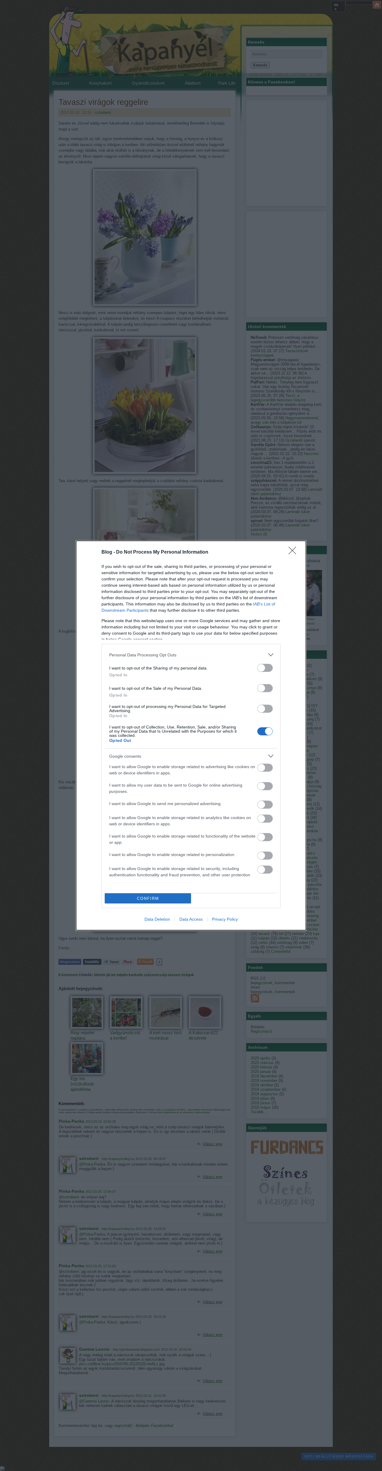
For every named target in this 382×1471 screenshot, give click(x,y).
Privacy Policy (225, 919)
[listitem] (191, 655)
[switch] (265, 668)
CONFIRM (148, 898)
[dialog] (191, 735)
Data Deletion (157, 919)
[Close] (294, 552)
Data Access (191, 919)
